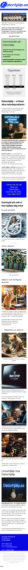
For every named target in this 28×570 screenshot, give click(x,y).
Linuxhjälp (18, 555)
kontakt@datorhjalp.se (11, 546)
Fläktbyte (22, 463)
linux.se (23, 528)
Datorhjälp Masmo (12, 556)
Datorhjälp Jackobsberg (13, 559)
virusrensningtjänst (6, 324)
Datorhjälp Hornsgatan (14, 562)
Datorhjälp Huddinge (10, 555)
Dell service (17, 553)
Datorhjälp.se (18, 61)
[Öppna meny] (1, 9)
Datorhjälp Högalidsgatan (18, 561)
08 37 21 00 (9, 543)
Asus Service (12, 553)
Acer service (6, 553)
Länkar (1, 566)
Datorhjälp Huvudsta (7, 558)
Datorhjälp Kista (21, 559)
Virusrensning (5, 465)
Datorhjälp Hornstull (16, 558)
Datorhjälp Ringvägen (8, 561)
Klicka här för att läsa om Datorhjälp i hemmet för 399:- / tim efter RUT (14, 189)
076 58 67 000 (8, 545)
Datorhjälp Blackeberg (21, 556)
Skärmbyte (16, 463)
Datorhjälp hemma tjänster (16, 163)
